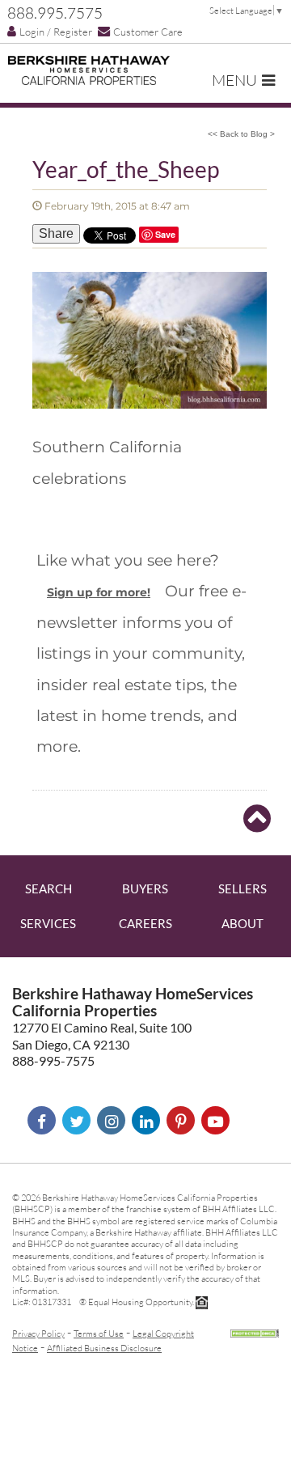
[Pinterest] (181, 1120)
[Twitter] (76, 1120)
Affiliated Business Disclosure (104, 1347)
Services (48, 923)
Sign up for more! (98, 592)
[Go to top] (257, 819)
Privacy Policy (38, 1333)
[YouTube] (215, 1120)
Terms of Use (99, 1333)
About (242, 923)
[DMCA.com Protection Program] (254, 1331)
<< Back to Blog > (241, 133)
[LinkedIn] (146, 1120)
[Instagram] (111, 1120)
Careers (145, 923)
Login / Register (55, 31)
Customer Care (148, 31)
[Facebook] (41, 1120)
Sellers (242, 888)
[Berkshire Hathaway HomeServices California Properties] (89, 70)
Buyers (145, 888)
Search (48, 888)
